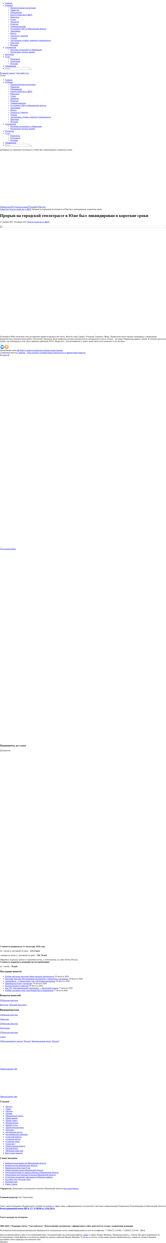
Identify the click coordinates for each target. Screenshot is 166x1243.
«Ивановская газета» (14, 1116)
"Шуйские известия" (14, 1151)
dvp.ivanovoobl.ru (70, 1188)
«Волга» (9, 1106)
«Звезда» (9, 1111)
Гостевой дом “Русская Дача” (18, 1179)
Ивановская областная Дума (17, 1168)
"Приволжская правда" (15, 1146)
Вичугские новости (14, 1153)
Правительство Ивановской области (21, 1165)
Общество (4, 209)
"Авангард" (10, 1144)
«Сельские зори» (12, 1141)
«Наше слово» (11, 1120)
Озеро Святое (11, 1184)
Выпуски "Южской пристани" (13, 1005)
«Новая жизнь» (12, 1123)
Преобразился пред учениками (18, 983)
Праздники (5, 1028)
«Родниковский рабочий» (16, 1134)
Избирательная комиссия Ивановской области (25, 1163)
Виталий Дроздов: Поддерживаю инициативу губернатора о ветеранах (36, 979)
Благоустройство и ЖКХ (20, 209)
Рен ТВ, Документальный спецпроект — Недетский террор (31, 988)
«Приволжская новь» (14, 1127)
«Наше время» (11, 1118)
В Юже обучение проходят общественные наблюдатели (29, 976)
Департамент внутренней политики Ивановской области (30, 1175)
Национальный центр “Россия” (45, 1041)
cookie (85, 1235)
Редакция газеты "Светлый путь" (14, 73)
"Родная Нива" (11, 1148)
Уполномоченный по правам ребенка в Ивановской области (32, 1172)
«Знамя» (9, 1113)
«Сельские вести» (13, 1139)
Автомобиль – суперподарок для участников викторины (30, 981)
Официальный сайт (8, 1069)
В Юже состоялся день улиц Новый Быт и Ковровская (29, 990)
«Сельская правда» (13, 1137)
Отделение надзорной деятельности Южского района (29, 1177)
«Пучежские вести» (14, 1132)
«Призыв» (9, 1130)
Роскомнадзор (11, 1182)
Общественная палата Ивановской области (24, 1170)
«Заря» (8, 1109)
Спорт (3, 1037)
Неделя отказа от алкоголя (16, 986)
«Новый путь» (11, 1125)
